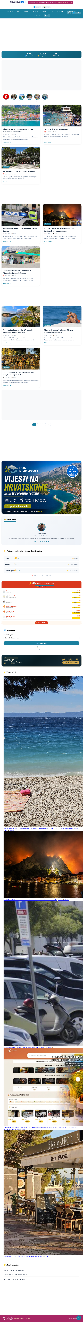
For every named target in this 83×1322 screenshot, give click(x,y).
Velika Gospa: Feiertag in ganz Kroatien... (19, 171)
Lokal (26, 11)
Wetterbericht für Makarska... (56, 129)
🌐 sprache (76, 13)
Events (44, 11)
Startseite (10, 11)
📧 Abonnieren (41, 643)
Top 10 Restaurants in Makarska (14, 1270)
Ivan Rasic (41, 534)
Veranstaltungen (71, 11)
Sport (51, 11)
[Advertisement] (41, 34)
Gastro (18, 11)
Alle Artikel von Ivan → (41, 541)
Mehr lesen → (7, 142)
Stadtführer (37, 16)
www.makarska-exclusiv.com (22, 1318)
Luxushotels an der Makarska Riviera (15, 1275)
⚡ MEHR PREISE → (41, 622)
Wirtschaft (60, 11)
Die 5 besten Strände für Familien (14, 1279)
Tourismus (35, 11)
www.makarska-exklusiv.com (64, 2)
